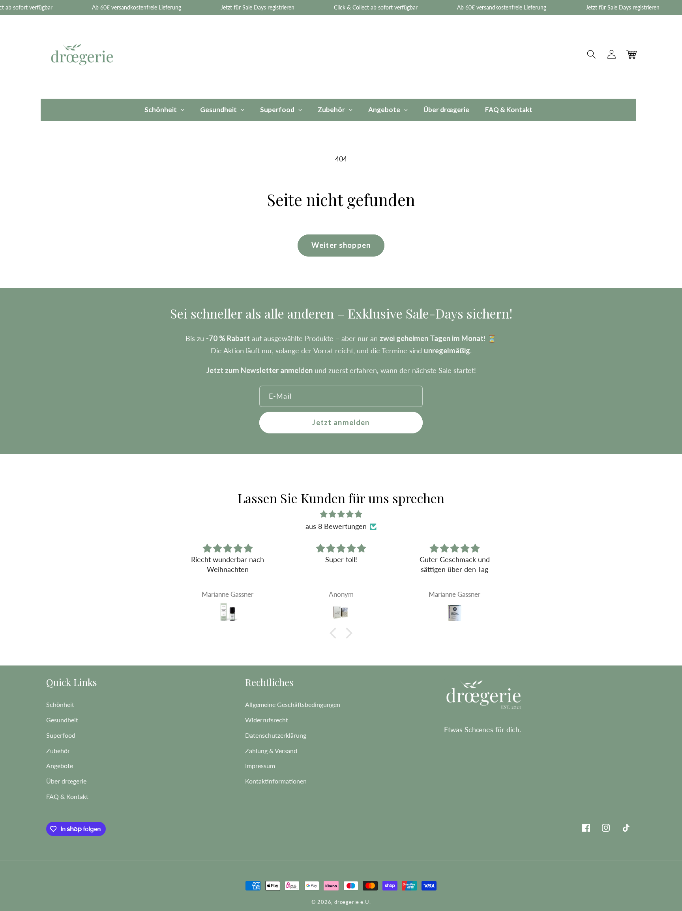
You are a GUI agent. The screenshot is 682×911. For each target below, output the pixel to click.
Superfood (60, 735)
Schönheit (60, 704)
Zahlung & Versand (271, 750)
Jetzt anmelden (340, 422)
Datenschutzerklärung (275, 735)
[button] (592, 55)
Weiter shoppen (341, 245)
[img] (341, 514)
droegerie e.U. (352, 902)
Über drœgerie (66, 781)
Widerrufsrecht (266, 720)
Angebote (59, 765)
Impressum (260, 765)
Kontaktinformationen (276, 781)
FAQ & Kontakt (67, 796)
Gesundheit (62, 720)
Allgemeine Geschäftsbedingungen (292, 704)
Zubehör (58, 750)
